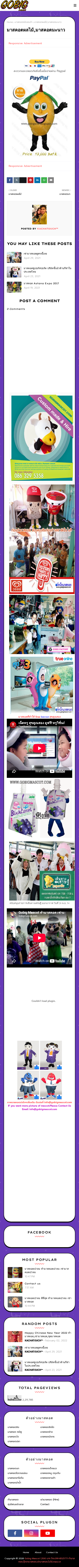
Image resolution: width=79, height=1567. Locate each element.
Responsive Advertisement (25, 43)
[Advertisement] (43, 1140)
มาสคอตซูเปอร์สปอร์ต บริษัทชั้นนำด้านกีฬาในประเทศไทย (47, 270)
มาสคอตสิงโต (47, 1427)
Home (10, 22)
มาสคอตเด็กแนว (48, 1468)
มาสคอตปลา (14, 1441)
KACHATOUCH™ (47, 228)
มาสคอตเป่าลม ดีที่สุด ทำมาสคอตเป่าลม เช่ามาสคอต (48, 1300)
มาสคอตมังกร (47, 1436)
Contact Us (52, 1552)
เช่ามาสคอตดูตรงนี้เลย (35, 253)
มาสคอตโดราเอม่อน (17, 1473)
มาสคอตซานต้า (47, 1478)
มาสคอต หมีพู (15, 1432)
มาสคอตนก (13, 1468)
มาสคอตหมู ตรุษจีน (50, 1473)
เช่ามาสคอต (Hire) (49, 1499)
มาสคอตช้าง (46, 1432)
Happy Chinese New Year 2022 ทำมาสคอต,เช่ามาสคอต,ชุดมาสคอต (48, 1334)
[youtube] (47, 1533)
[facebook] (15, 1533)
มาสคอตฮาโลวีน (16, 1478)
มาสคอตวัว (13, 1436)
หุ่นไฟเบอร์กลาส (16, 1504)
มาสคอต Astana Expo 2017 (41, 283)
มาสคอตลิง (13, 1427)
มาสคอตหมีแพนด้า (23, 22)
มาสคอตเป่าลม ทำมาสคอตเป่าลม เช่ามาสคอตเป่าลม (47, 1270)
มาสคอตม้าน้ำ (14, 1482)
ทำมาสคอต (13, 1499)
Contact (44, 1504)
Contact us (32, 1283)
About (38, 1552)
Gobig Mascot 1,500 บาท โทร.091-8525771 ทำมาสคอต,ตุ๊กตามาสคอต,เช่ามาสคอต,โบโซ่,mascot (46, 1560)
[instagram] (31, 1533)
